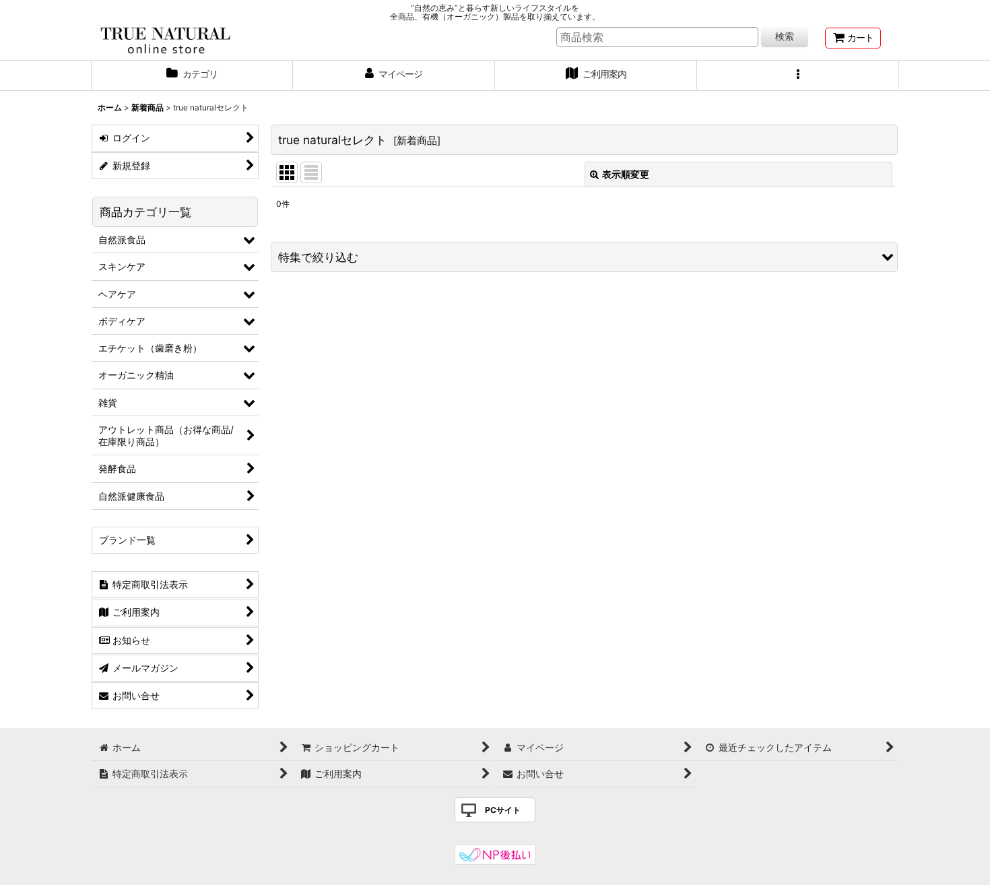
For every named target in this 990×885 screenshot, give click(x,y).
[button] (798, 75)
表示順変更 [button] (625, 174)
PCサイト (503, 810)
